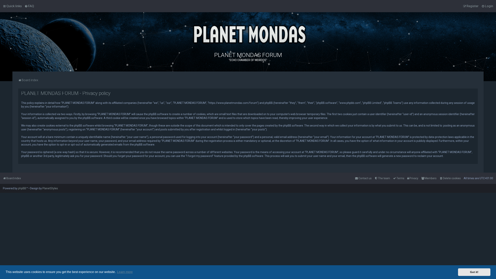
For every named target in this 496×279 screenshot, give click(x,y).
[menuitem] (29, 6)
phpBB (22, 188)
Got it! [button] (474, 272)
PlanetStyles (50, 188)
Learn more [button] (125, 272)
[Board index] (248, 34)
